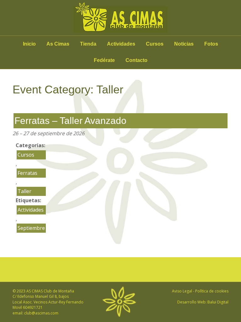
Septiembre (31, 228)
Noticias (184, 44)
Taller (24, 191)
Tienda (88, 44)
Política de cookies (211, 291)
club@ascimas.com (41, 313)
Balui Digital (217, 302)
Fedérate (104, 60)
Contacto (136, 60)
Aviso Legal (182, 291)
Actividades (121, 44)
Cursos (154, 44)
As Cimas (57, 44)
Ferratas (27, 172)
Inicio (29, 44)
